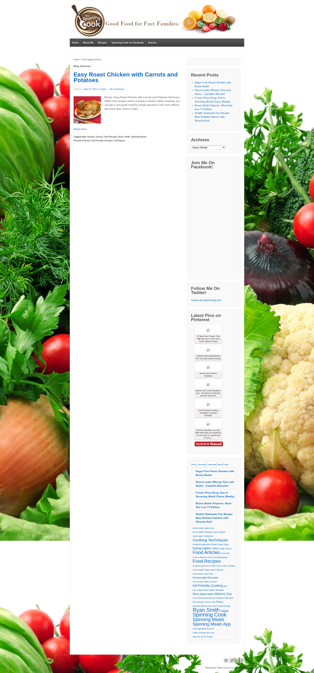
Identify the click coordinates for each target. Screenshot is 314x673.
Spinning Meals (138, 137)
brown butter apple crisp (203, 528)
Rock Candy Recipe (221, 606)
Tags (226, 464)
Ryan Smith (124, 137)
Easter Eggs (223, 544)
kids (225, 586)
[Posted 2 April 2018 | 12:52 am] (208, 329)
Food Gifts (225, 553)
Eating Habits (202, 548)
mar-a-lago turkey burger (204, 590)
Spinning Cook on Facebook (127, 42)
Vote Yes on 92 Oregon (203, 637)
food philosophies (220, 557)
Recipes (102, 42)
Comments (201, 464)
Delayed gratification (201, 544)
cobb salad (197, 536)
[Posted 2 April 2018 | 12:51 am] (208, 349)
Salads (224, 610)
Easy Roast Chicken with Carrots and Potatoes (126, 77)
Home (75, 42)
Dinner (99, 137)
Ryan (103, 89)
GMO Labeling (228, 566)
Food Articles (206, 552)
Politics (220, 602)
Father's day (218, 548)
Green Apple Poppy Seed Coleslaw (208, 570)
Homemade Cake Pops (203, 574)
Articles (152, 42)
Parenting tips (199, 602)
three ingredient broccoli (203, 629)
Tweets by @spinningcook (206, 300)
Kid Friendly (97, 140)
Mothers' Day (223, 593)
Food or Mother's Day (202, 557)
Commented (211, 464)
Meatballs (220, 590)
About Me (88, 42)
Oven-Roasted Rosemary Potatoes (208, 598)
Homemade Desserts (205, 577)
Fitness (228, 548)
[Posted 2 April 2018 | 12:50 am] (208, 403)
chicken (91, 137)
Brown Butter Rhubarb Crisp (205, 532)
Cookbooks (208, 536)
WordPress (239, 668)
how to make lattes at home (205, 582)
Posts (193, 464)
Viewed (220, 464)
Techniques (119, 140)
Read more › (81, 129)
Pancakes (229, 598)
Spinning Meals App (212, 624)
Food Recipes (110, 137)
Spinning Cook (210, 615)
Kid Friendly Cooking (208, 585)
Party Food (210, 602)
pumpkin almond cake (202, 606)
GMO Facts (216, 566)
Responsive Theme (214, 668)
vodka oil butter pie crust (203, 633)
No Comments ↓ (117, 89)
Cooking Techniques (210, 540)
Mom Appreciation (203, 594)
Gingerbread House (201, 566)
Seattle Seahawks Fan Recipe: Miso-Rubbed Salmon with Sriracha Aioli (212, 117)
